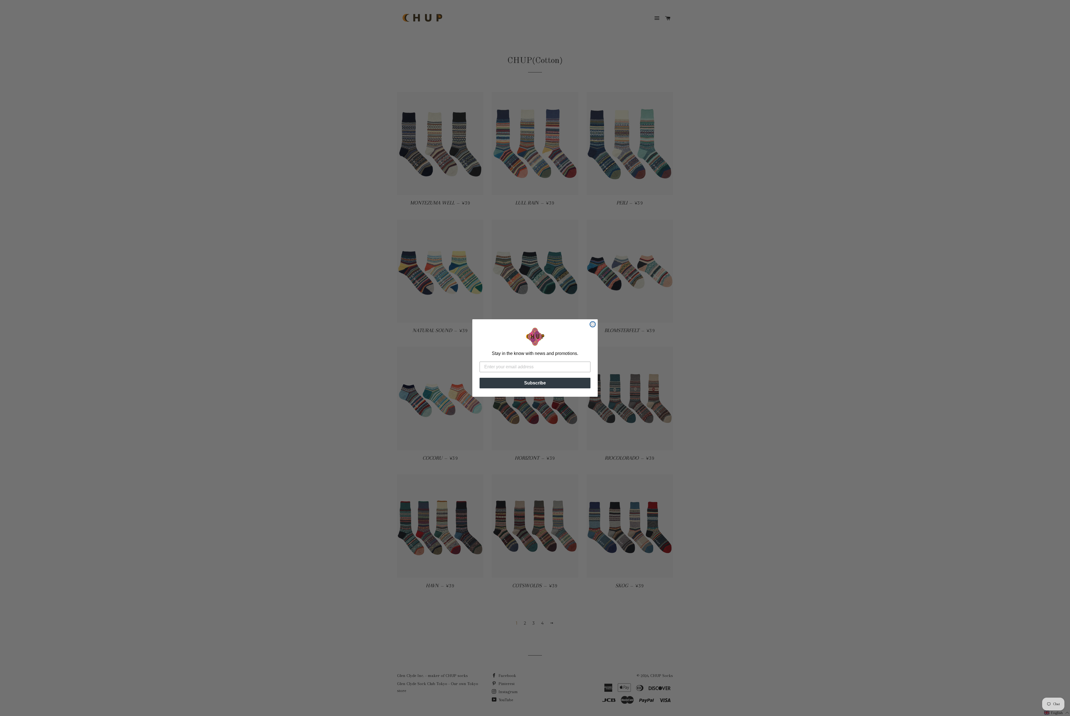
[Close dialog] (592, 324)
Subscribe (535, 383)
